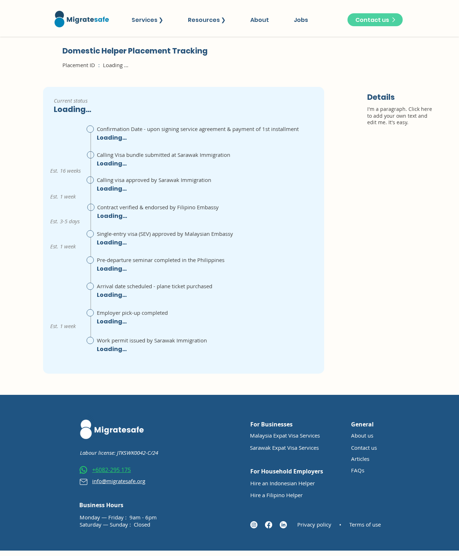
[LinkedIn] (283, 524)
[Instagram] (253, 524)
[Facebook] (268, 524)
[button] (147, 20)
